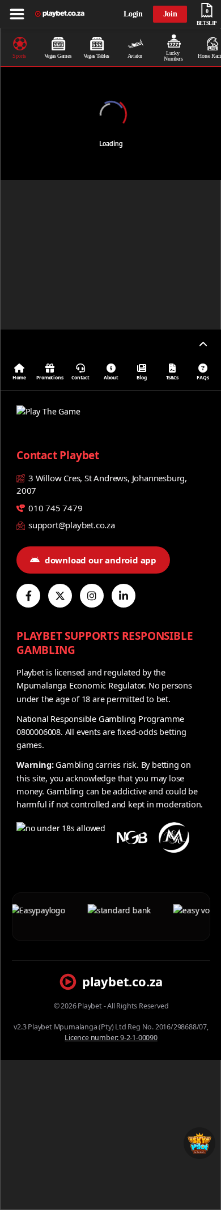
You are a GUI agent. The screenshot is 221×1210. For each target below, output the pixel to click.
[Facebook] (28, 596)
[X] (60, 596)
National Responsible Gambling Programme (100, 718)
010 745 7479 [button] (54, 508)
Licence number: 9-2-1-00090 (111, 1037)
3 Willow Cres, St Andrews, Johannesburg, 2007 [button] (101, 484)
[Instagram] (92, 596)
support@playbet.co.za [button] (70, 525)
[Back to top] (203, 345)
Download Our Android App (100, 560)
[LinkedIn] (123, 596)
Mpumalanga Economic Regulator (80, 685)
